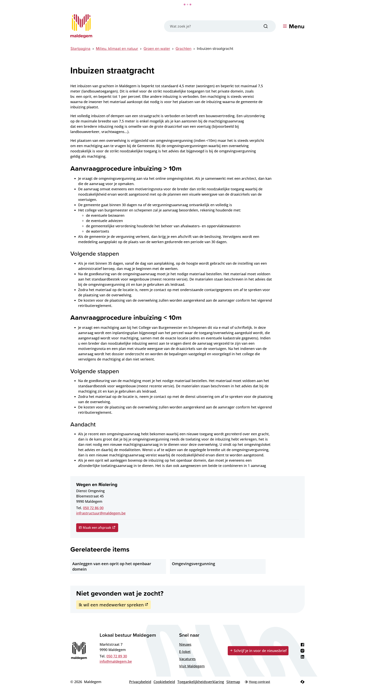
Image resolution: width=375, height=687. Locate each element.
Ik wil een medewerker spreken (111, 605)
